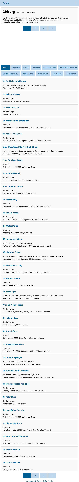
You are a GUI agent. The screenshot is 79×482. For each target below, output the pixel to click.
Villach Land (28, 74)
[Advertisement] (39, 47)
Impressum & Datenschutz (36, 481)
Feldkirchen (71, 74)
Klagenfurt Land (49, 68)
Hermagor (36, 68)
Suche (50, 481)
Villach (26, 68)
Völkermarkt (43, 74)
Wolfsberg (57, 74)
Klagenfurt (16, 68)
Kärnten (6, 3)
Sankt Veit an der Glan (68, 68)
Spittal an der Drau (10, 74)
